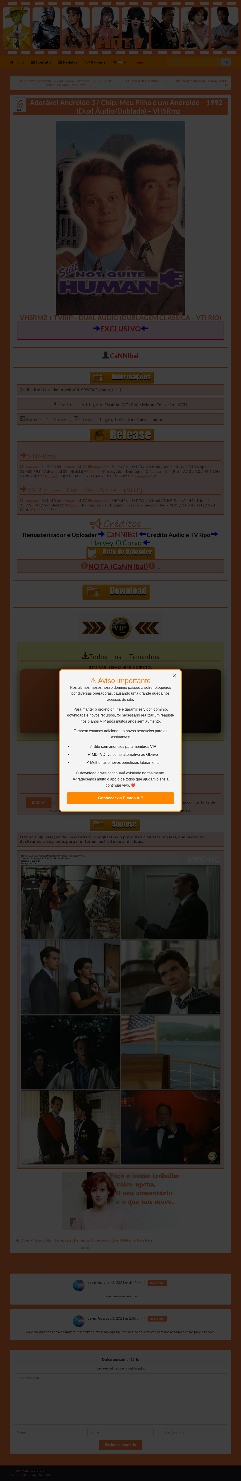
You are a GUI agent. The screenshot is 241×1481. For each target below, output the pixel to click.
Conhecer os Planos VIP (120, 798)
